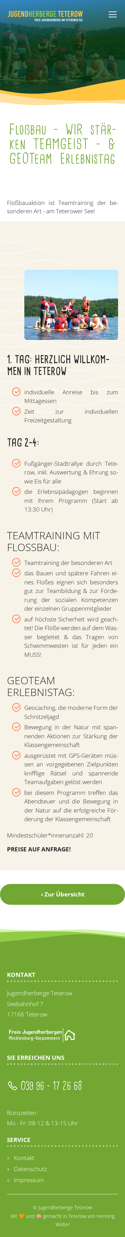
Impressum (29, 1180)
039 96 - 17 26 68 (50, 1086)
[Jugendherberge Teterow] (45, 15)
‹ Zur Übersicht (62, 894)
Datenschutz (30, 1169)
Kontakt (24, 1158)
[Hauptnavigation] (112, 14)
